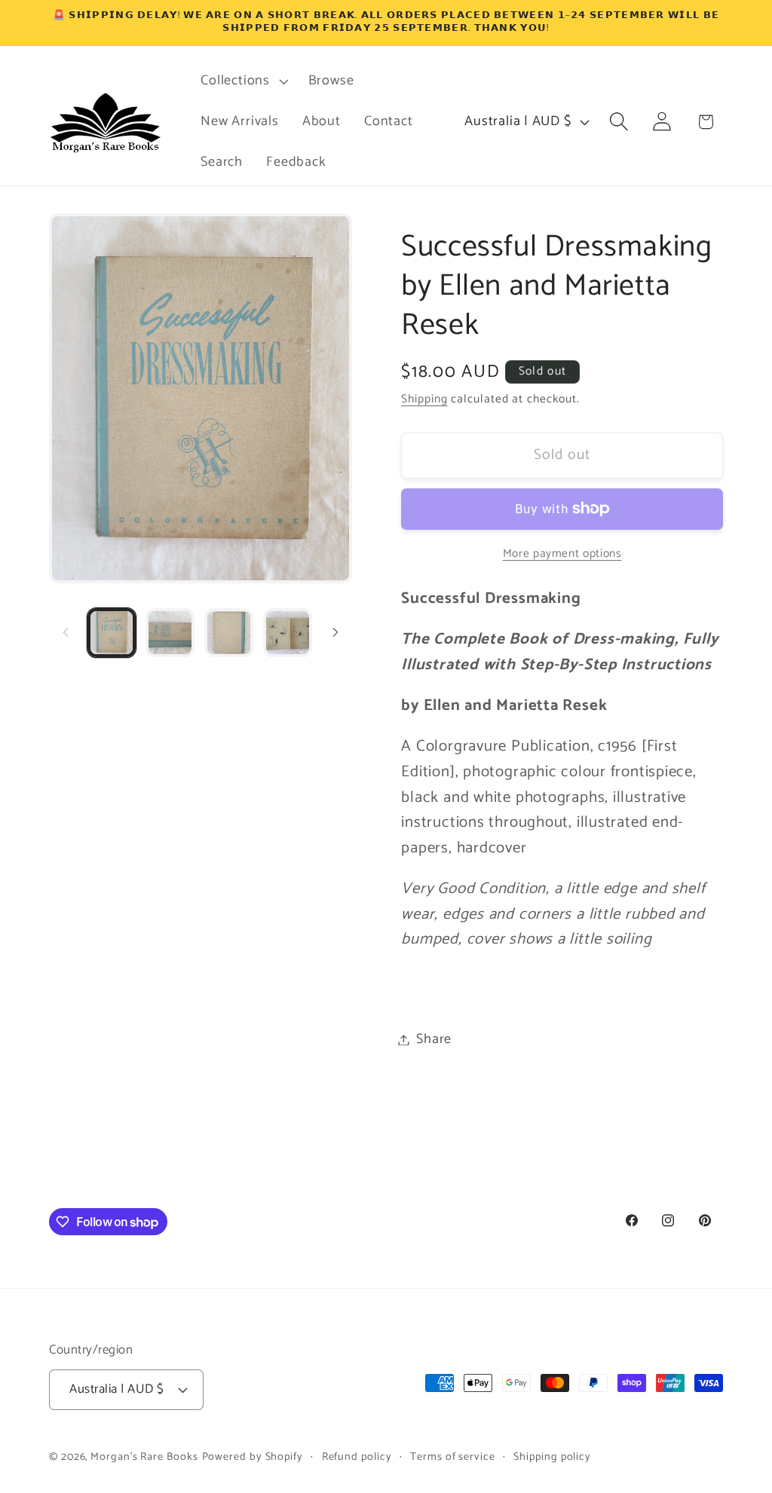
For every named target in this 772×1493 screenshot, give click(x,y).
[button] (242, 81)
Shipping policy (552, 1457)
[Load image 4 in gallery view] (287, 632)
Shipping (424, 399)
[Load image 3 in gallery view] (228, 632)
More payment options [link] (562, 554)
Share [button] (434, 1039)
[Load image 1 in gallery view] (111, 632)
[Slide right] (335, 632)
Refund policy (357, 1457)
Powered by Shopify (252, 1457)
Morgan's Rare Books (144, 1457)
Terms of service (452, 1457)
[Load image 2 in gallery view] (170, 632)
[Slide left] (65, 632)
